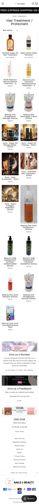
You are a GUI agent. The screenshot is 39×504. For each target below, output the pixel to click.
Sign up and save (19, 473)
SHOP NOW (19, 431)
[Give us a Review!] (19, 346)
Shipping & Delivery (19, 442)
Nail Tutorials (19, 463)
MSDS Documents (19, 467)
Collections (22, 16)
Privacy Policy (19, 456)
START (19, 401)
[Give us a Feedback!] (19, 380)
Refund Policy (19, 446)
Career (19, 453)
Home (14, 16)
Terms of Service (19, 460)
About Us (19, 449)
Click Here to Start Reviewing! (19, 370)
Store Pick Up (19, 438)
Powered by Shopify (19, 502)
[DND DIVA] (19, 411)
